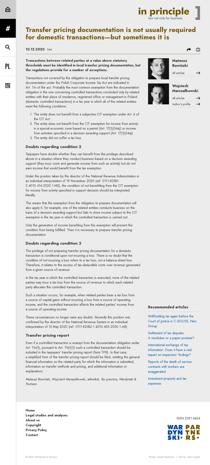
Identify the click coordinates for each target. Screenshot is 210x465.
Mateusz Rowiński (180, 63)
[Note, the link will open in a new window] (183, 432)
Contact (32, 435)
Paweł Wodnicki (165, 457)
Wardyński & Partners (46, 457)
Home (30, 410)
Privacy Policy (36, 430)
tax (49, 49)
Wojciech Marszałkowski (185, 88)
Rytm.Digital (193, 457)
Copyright (33, 425)
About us (33, 420)
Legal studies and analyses (47, 415)
